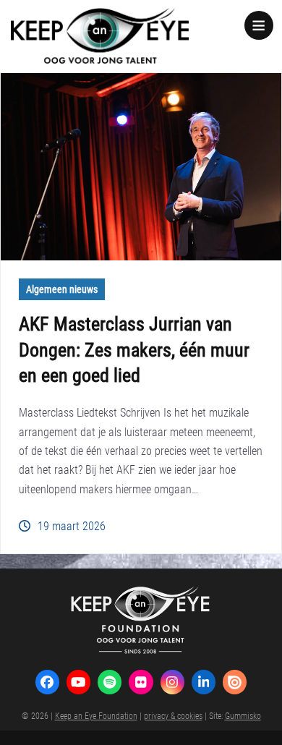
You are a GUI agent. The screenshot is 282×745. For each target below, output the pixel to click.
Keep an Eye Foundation (96, 715)
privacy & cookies (173, 715)
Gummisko (243, 715)
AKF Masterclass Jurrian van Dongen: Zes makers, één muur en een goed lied (134, 349)
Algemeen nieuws (62, 289)
